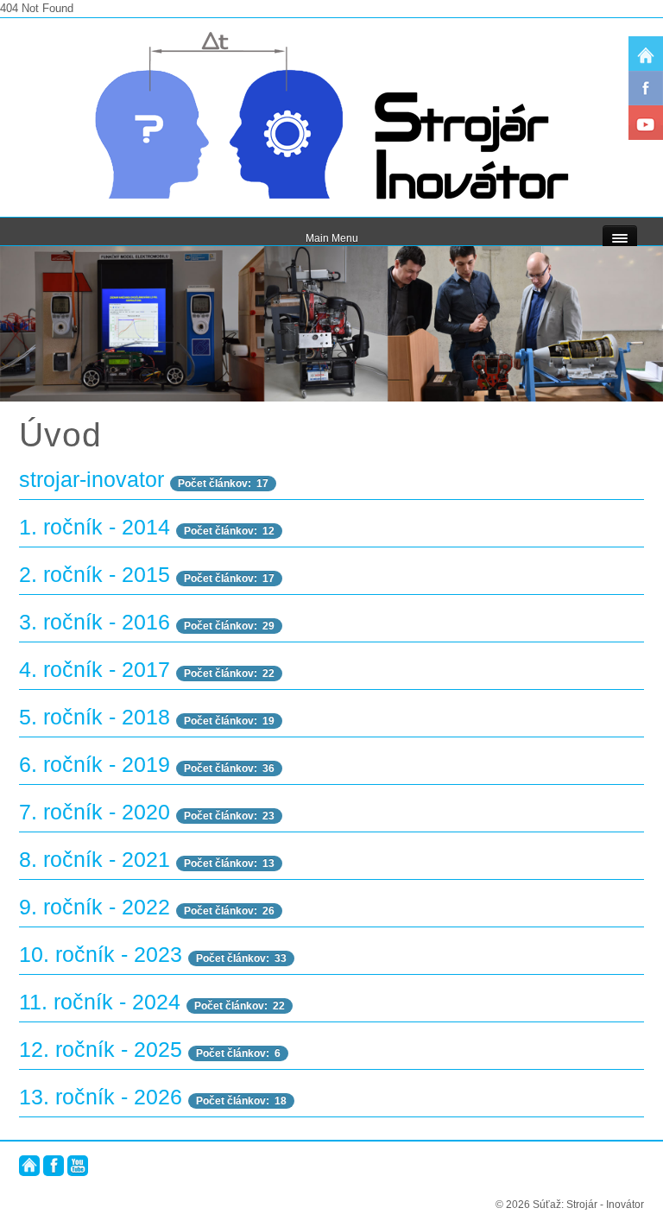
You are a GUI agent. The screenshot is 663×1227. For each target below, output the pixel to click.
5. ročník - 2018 (94, 717)
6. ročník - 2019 (94, 764)
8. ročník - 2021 (94, 859)
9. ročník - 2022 (94, 907)
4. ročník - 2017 (94, 669)
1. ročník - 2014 (94, 527)
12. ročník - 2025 (100, 1049)
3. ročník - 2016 (94, 622)
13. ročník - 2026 (100, 1097)
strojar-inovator (91, 479)
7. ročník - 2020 (94, 812)
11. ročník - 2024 (99, 1002)
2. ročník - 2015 (94, 574)
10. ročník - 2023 (100, 954)
